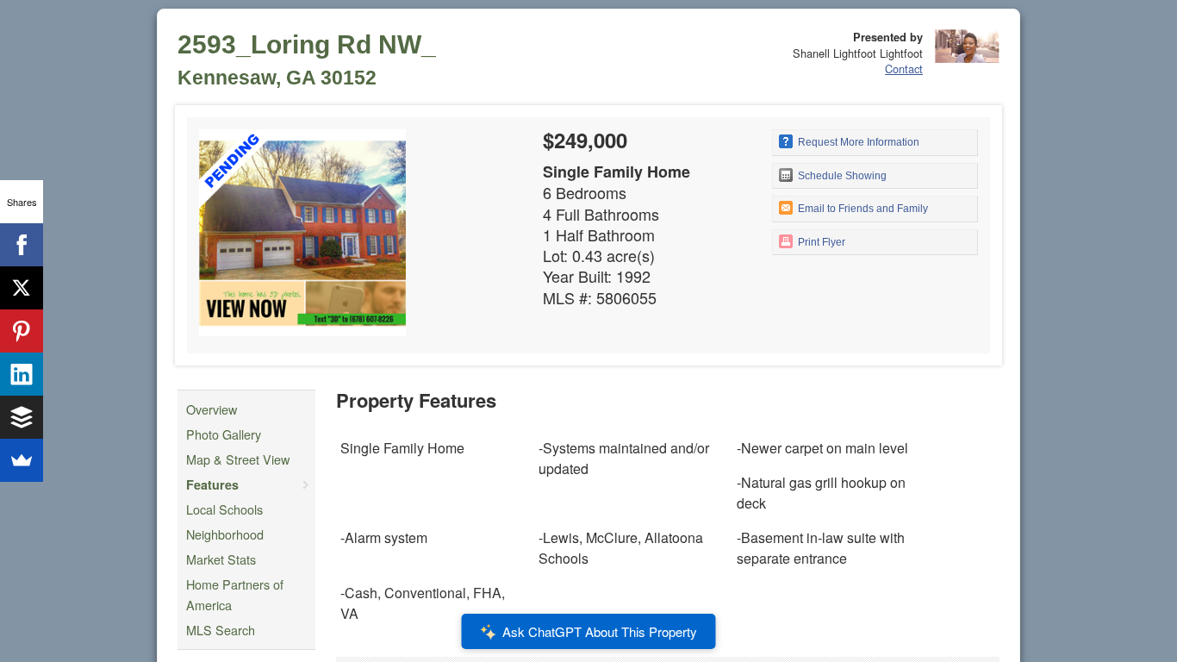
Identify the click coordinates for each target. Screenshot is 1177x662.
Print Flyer (820, 242)
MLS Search (220, 630)
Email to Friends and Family (861, 209)
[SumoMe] (21, 460)
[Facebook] (21, 244)
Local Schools (224, 509)
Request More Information (857, 142)
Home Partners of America (234, 594)
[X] (21, 287)
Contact (904, 68)
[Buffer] (21, 417)
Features (212, 484)
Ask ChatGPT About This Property (599, 631)
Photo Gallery (223, 434)
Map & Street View (238, 459)
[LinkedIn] (21, 374)
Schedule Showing (841, 176)
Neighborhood (225, 534)
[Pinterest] (21, 331)
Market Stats (221, 559)
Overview (211, 409)
